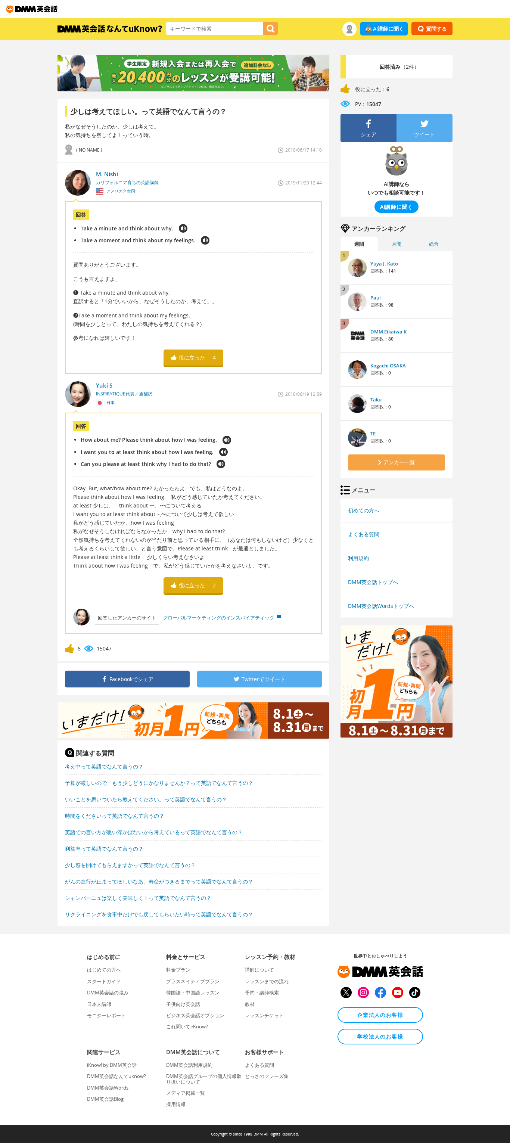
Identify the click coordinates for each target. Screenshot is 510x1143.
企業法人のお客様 (380, 1014)
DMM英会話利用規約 (189, 1065)
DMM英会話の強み (107, 992)
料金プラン (178, 969)
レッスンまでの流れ (267, 981)
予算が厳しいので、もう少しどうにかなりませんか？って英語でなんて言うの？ (159, 782)
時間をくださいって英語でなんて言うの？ (114, 815)
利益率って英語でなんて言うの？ (104, 848)
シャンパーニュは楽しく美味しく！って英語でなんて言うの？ (138, 897)
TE (373, 433)
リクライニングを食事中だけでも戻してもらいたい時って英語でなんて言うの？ (159, 914)
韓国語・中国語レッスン (193, 992)
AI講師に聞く (388, 28)
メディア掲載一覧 (185, 1093)
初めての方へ (363, 510)
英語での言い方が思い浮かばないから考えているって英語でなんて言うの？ (154, 832)
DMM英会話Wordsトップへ (381, 605)
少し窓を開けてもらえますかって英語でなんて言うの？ (130, 865)
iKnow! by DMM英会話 (112, 1065)
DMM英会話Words (107, 1087)
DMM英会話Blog (105, 1099)
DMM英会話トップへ (373, 582)
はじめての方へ (104, 969)
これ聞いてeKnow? (187, 1026)
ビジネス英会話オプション (195, 1015)
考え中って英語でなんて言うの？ (104, 766)
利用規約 (358, 558)
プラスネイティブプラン (193, 981)
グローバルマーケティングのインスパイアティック (218, 617)
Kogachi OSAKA (388, 365)
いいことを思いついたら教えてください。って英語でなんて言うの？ (146, 799)
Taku (376, 399)
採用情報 (176, 1104)
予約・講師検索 (262, 992)
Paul (375, 297)
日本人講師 (99, 1004)
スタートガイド (104, 981)
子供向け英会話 (183, 1004)
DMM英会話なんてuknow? (116, 1076)
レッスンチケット (264, 1015)
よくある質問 (363, 534)
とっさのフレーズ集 (267, 1076)
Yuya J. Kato (384, 263)
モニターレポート (106, 1015)
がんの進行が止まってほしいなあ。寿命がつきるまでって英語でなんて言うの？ (159, 881)
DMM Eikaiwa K (388, 331)
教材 (250, 1004)
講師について (259, 969)
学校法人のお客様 (380, 1036)
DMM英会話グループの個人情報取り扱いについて (204, 1079)
